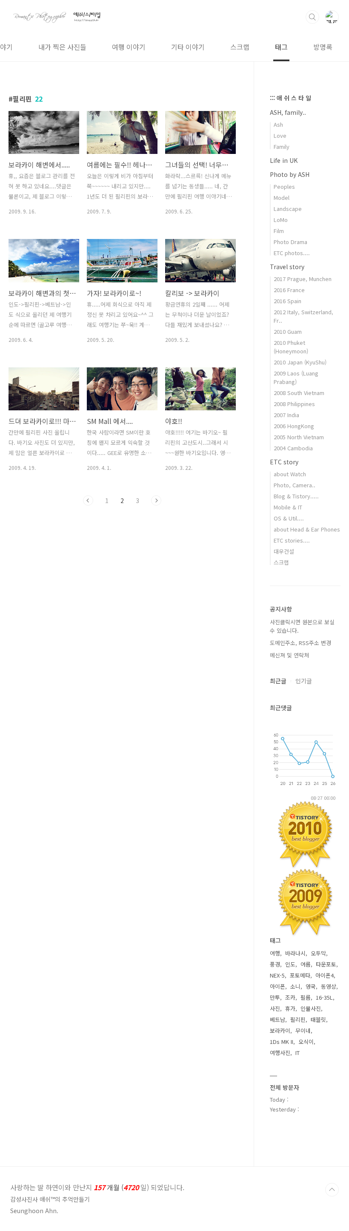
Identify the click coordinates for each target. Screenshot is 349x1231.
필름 (305, 997)
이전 (88, 500)
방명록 (322, 47)
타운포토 (326, 964)
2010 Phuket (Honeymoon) (291, 346)
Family (281, 146)
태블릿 (318, 1019)
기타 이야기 (188, 47)
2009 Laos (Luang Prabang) (296, 377)
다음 (156, 500)
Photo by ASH (289, 174)
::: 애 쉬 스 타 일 (290, 98)
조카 (290, 997)
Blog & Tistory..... (296, 496)
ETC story (284, 462)
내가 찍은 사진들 (62, 47)
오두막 (318, 953)
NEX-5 (277, 975)
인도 (290, 964)
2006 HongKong (294, 426)
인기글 (303, 681)
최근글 (278, 681)
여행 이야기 (129, 47)
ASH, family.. (288, 112)
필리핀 (298, 1019)
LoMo (281, 220)
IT (297, 1053)
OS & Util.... (289, 518)
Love (280, 135)
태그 (281, 47)
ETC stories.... (292, 540)
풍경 (275, 964)
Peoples (284, 186)
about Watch (290, 474)
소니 (295, 986)
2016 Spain (287, 301)
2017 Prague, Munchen (303, 279)
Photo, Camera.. (294, 485)
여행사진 (280, 1053)
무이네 (303, 1030)
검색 (312, 17)
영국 (311, 986)
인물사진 (310, 1008)
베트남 (277, 1019)
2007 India (286, 415)
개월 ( (97, 1187)
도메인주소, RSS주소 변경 (300, 643)
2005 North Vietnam (299, 437)
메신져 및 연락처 (289, 655)
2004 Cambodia (293, 448)
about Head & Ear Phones (307, 529)
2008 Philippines (294, 404)
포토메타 (300, 975)
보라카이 (280, 1030)
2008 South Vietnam (299, 393)
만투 (275, 997)
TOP (332, 1190)
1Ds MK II (281, 1042)
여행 (275, 953)
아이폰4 (324, 975)
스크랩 (239, 47)
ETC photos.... (292, 253)
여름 (305, 964)
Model (281, 197)
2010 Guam (288, 331)
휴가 (290, 1008)
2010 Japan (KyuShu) (300, 362)
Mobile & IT (288, 507)
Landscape (288, 209)
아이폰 (277, 986)
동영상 (328, 986)
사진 (275, 1008)
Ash (278, 124)
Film (279, 231)
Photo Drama (290, 242)
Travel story (287, 266)
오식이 (306, 1042)
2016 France (289, 290)
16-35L (324, 997)
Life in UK (284, 160)
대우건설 (284, 551)
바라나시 (295, 953)
